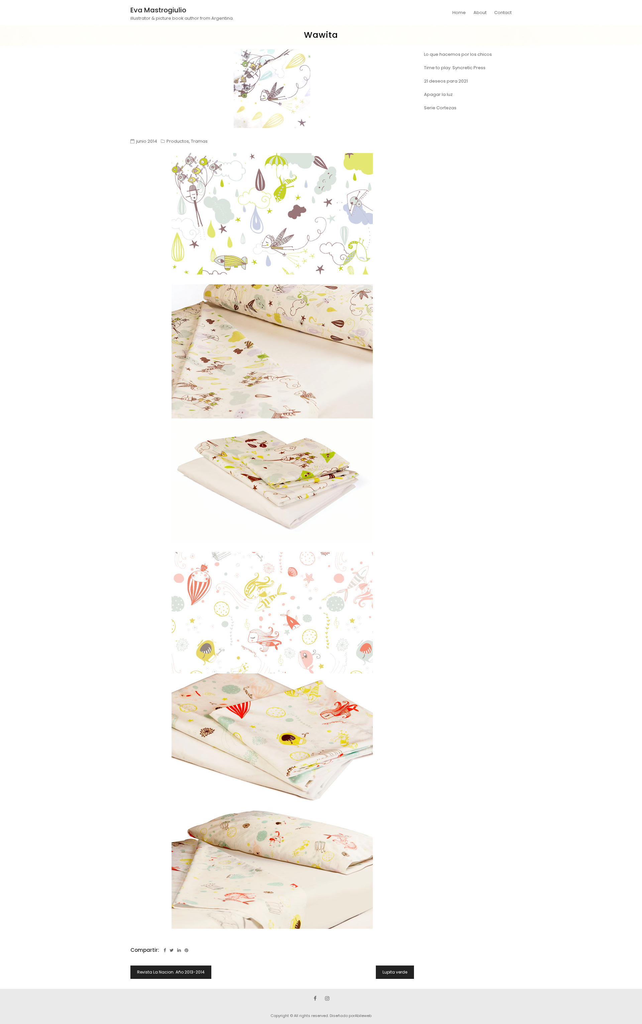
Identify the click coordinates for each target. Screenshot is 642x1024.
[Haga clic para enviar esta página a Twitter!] (172, 950)
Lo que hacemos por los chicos (458, 54)
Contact (503, 12)
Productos (178, 141)
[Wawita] (272, 88)
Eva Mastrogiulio (158, 10)
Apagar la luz (438, 94)
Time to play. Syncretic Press (455, 68)
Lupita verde (395, 972)
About (480, 12)
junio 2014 (146, 141)
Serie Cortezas (440, 108)
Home (459, 12)
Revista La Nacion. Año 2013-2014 (171, 972)
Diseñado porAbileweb (350, 1015)
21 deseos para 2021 (446, 81)
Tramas (199, 141)
